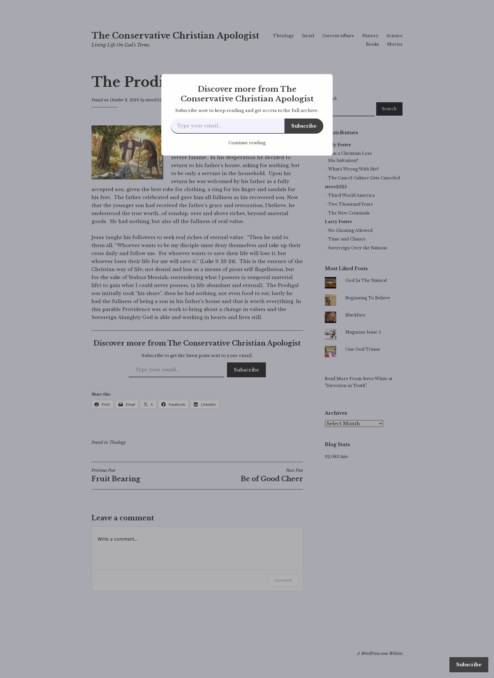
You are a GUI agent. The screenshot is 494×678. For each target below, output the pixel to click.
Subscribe (303, 126)
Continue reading (247, 142)
